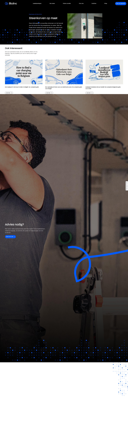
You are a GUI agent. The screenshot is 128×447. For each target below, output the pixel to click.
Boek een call (9, 236)
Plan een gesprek (120, 3)
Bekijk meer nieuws (115, 50)
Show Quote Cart (126, 186)
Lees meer (8, 92)
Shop (105, 3)
